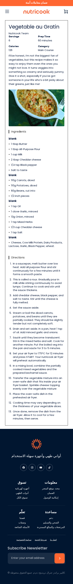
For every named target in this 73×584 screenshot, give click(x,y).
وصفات (22, 522)
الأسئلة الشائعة (22, 527)
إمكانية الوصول (50, 497)
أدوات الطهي (22, 493)
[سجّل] (59, 558)
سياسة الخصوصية (23, 539)
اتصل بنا (53, 539)
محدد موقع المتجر (51, 488)
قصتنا (22, 518)
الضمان (50, 493)
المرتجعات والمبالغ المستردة (51, 527)
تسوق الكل (22, 497)
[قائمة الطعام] (7, 11)
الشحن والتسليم (51, 522)
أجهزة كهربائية (22, 488)
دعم (51, 518)
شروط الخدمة (41, 539)
